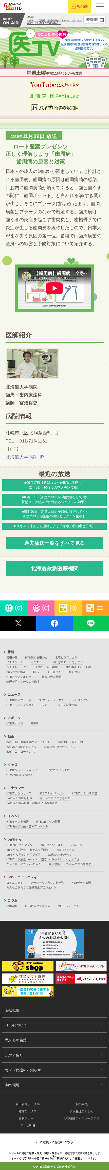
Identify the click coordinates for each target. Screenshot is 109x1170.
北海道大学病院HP (25, 456)
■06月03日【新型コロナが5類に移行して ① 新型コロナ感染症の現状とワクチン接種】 (54, 514)
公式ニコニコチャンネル (21, 751)
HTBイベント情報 (17, 821)
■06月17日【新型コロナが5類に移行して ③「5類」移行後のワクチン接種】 (54, 485)
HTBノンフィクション (20, 705)
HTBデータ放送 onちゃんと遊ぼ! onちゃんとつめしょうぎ (42, 859)
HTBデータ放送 (81, 882)
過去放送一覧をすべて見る (54, 543)
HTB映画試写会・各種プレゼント (27, 826)
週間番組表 (92, 19)
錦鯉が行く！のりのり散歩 (23, 681)
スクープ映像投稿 (66, 705)
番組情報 (82, 6)
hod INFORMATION (70, 742)
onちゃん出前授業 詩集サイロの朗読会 (31, 803)
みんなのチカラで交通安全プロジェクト (31, 887)
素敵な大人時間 (51, 677)
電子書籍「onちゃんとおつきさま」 (71, 864)
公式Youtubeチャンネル (21, 746)
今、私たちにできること (55, 798)
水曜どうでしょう (66, 657)
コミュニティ (14, 882)
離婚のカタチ (28, 1111)
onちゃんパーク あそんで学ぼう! (27, 849)
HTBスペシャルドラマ (20, 677)
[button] (100, 6)
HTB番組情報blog (36, 657)
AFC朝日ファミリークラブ (81, 1118)
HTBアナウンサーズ (18, 793)
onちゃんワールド (51, 845)
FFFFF (34, 723)
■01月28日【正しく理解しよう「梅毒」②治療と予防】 (54, 526)
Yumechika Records (19, 775)
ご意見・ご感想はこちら (56, 1142)
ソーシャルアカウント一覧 (47, 882)
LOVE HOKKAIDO (47, 667)
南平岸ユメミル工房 (57, 770)
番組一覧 (11, 657)
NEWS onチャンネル (51, 700)
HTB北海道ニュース (18, 700)
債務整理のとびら (81, 1111)
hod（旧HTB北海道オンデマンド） (28, 742)
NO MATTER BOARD (78, 667)
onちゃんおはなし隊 (19, 798)
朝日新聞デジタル (27, 1104)
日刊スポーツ (28, 1118)
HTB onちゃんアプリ (19, 845)
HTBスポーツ (14, 723)
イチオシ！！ (14, 662)
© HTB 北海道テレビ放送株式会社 (54, 1166)
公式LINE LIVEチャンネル (59, 746)
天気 (44, 705)
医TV (36, 672)
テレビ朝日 (27, 1125)
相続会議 (82, 1104)
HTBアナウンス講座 (84, 793)
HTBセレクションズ (37, 906)
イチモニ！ (38, 662)
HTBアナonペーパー (52, 793)
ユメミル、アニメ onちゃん (23, 864)
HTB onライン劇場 (48, 821)
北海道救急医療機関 (55, 568)
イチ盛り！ (54, 672)
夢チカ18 (74, 672)
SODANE (11, 906)
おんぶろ (76, 845)
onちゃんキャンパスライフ (23, 854)
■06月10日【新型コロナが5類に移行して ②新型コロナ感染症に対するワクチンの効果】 (54, 499)
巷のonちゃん (66, 849)
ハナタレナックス (17, 667)
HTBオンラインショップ (21, 770)
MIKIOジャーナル (68, 906)
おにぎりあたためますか (67, 662)
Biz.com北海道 (16, 672)
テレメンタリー (82, 700)
